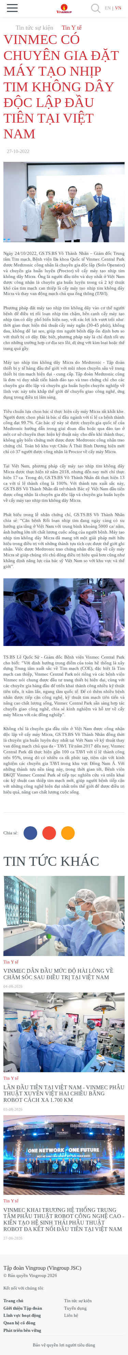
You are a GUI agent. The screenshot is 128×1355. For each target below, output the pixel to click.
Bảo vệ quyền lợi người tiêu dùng (64, 1345)
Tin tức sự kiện (34, 27)
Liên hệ (71, 1315)
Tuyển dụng (75, 1308)
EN (108, 8)
